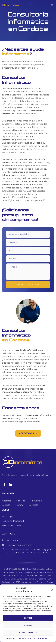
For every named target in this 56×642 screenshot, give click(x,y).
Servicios (20, 500)
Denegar (28, 625)
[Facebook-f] (4, 484)
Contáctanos (26, 433)
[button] (52, 589)
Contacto (33, 505)
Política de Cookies (13, 638)
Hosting (19, 505)
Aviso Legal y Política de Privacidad (36, 638)
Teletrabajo (36, 500)
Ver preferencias (28, 632)
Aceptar (28, 618)
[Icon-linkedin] (10, 484)
